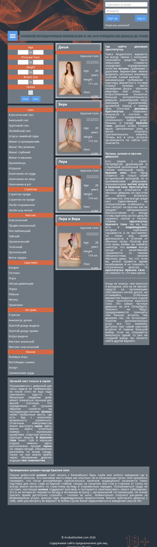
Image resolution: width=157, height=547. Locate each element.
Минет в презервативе (24, 141)
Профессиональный (22, 225)
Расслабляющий (19, 231)
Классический (18, 220)
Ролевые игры (18, 357)
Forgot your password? (117, 25)
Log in (141, 18)
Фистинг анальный (21, 341)
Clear (36, 99)
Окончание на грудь (22, 173)
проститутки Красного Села (126, 302)
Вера (62, 104)
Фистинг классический (24, 347)
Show (25, 99)
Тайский (14, 236)
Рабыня (14, 294)
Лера (62, 161)
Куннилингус (17, 163)
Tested (30, 87)
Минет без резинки (22, 147)
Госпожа (14, 273)
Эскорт (13, 367)
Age (30, 47)
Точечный (15, 247)
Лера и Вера (69, 218)
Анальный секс (19, 120)
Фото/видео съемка (21, 362)
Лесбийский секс (20, 131)
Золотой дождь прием (23, 331)
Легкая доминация (21, 283)
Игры (12, 278)
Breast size (31, 77)
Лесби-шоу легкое (21, 210)
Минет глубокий (19, 152)
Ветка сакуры (17, 257)
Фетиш (13, 299)
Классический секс (21, 115)
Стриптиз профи (20, 194)
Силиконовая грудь (21, 373)
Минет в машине (20, 157)
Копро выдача (18, 336)
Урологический (19, 241)
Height (30, 67)
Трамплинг (16, 305)
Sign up (113, 18)
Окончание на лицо (22, 179)
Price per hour (30, 57)
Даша (63, 47)
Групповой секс (19, 125)
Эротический (17, 252)
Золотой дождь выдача (24, 325)
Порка (13, 289)
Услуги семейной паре (24, 136)
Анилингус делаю (20, 320)
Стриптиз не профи (22, 199)
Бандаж (14, 267)
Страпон (14, 315)
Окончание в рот (20, 184)
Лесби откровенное (22, 205)
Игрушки (15, 168)
